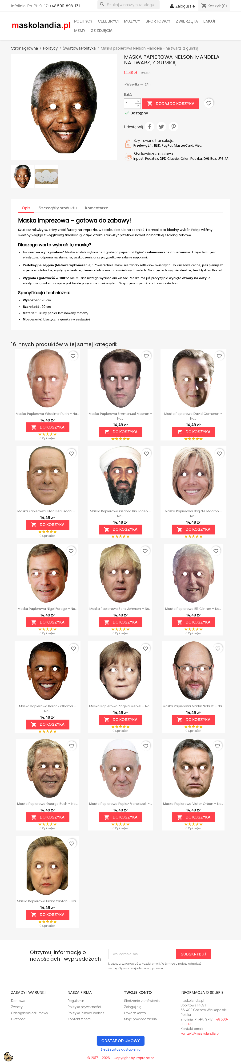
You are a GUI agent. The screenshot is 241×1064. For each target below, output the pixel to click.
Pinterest (173, 126)
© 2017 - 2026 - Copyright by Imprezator (120, 1058)
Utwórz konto (135, 1013)
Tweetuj (161, 126)
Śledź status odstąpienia (121, 1049)
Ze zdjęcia (101, 30)
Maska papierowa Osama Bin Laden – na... (120, 513)
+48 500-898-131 (64, 5)
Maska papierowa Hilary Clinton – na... (47, 901)
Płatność (18, 1019)
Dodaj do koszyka (170, 103)
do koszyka (47, 427)
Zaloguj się (132, 1007)
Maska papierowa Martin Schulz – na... (193, 706)
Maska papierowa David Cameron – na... (193, 416)
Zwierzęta (187, 21)
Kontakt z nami (79, 1019)
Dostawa (18, 1000)
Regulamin (76, 1000)
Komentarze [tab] (96, 207)
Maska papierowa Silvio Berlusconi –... (47, 511)
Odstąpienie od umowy (29, 1013)
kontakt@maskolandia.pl (200, 1033)
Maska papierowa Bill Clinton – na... (193, 608)
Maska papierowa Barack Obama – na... (47, 708)
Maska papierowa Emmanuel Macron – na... (120, 416)
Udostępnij (149, 126)
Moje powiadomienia (140, 1019)
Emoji (209, 21)
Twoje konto (138, 992)
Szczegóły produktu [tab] (58, 207)
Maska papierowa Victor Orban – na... (193, 803)
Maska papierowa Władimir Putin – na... (47, 413)
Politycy (83, 21)
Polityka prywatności (84, 1007)
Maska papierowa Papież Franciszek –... (120, 803)
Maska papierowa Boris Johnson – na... (120, 608)
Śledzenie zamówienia (142, 1000)
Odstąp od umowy (120, 1040)
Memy (79, 30)
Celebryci (108, 21)
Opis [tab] (26, 207)
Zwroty (17, 1007)
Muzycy (132, 21)
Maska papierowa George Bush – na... (47, 803)
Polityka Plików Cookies (86, 1013)
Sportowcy (157, 21)
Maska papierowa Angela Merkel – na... (120, 706)
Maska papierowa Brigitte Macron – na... (193, 513)
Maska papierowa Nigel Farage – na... (47, 608)
